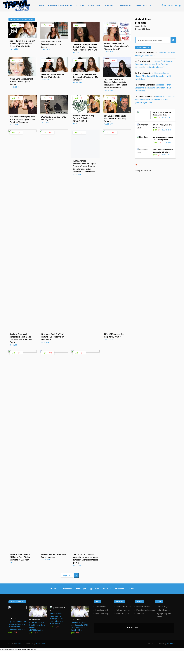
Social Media (101, 606)
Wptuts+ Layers (122, 614)
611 (155, 117)
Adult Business (13, 619)
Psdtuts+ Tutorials (123, 606)
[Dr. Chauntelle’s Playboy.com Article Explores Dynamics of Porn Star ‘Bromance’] (22, 113)
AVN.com (140, 614)
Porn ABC (109, 5)
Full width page (163, 610)
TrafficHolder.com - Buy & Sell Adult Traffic (18, 649)
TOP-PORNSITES (124, 5)
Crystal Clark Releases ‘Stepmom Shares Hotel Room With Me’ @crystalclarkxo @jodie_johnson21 (154, 64)
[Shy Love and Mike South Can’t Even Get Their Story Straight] (117, 112)
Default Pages (163, 606)
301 (155, 155)
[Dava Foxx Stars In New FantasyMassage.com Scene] (54, 38)
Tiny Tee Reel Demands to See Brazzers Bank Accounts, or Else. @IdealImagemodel (155, 99)
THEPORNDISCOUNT (144, 5)
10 (160, 142)
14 (14, 25)
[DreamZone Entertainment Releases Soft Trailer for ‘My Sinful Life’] (85, 71)
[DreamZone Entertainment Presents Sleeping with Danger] (22, 75)
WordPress (40, 643)
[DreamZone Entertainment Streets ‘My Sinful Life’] (54, 71)
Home (41, 5)
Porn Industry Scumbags (60, 5)
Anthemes (171, 643)
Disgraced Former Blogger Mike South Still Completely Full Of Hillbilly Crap (153, 76)
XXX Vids (80, 5)
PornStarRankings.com (146, 610)
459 (155, 130)
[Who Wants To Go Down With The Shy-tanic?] (54, 113)
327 (155, 142)
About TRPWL (94, 5)
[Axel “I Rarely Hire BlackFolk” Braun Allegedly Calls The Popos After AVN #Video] (22, 37)
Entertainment (102, 610)
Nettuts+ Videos (123, 610)
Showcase (19, 643)
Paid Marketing (102, 614)
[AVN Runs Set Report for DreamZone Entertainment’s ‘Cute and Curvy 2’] (117, 40)
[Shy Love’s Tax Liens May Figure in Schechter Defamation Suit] (85, 112)
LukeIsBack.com (143, 606)
